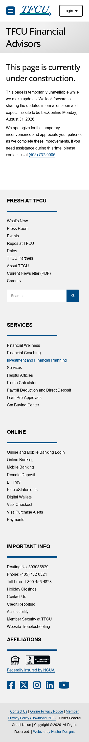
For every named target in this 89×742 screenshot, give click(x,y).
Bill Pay (13, 482)
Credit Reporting (21, 604)
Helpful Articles (20, 375)
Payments (15, 519)
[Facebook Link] (13, 685)
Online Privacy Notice (46, 711)
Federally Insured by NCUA (31, 670)
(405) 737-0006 (42, 154)
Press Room (17, 228)
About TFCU (18, 266)
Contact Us (16, 596)
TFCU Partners (20, 258)
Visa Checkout (19, 504)
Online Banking (20, 459)
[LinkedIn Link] (52, 685)
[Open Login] (76, 11)
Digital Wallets (19, 497)
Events (13, 236)
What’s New (17, 221)
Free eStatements (22, 489)
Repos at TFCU (20, 243)
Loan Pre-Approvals (24, 397)
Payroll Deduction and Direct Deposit (39, 390)
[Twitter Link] (26, 685)
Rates (12, 250)
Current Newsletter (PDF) (29, 273)
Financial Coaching (24, 352)
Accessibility (18, 611)
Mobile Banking (20, 467)
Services (14, 367)
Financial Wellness (23, 345)
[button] (10, 10)
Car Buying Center (23, 405)
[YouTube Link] (65, 685)
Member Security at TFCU (29, 619)
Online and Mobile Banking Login (36, 452)
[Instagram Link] (39, 685)
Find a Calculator (22, 382)
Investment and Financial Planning (37, 360)
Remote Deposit (21, 474)
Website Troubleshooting (28, 626)
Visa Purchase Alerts (25, 512)
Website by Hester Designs (54, 732)
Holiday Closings (22, 589)
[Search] (73, 296)
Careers (14, 280)
